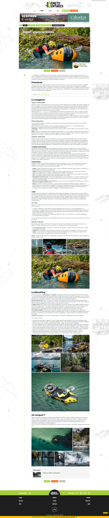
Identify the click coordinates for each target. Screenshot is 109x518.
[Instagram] (80, 494)
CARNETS (54, 497)
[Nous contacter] (29, 494)
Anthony (83, 64)
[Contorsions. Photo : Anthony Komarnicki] (78, 246)
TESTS (58, 10)
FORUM (54, 501)
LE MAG (41, 10)
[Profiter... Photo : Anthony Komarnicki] (51, 439)
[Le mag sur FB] (76, 494)
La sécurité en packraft (43, 94)
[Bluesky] (84, 494)
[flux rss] (88, 494)
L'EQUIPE (88, 497)
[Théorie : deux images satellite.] (37, 246)
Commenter (55, 70)
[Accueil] (34, 11)
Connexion (75, 10)
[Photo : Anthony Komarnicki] (60, 272)
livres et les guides (44, 111)
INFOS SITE (88, 501)
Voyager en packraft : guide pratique (51, 473)
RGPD (89, 504)
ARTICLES (21, 501)
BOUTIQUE (67, 10)
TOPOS (50, 10)
